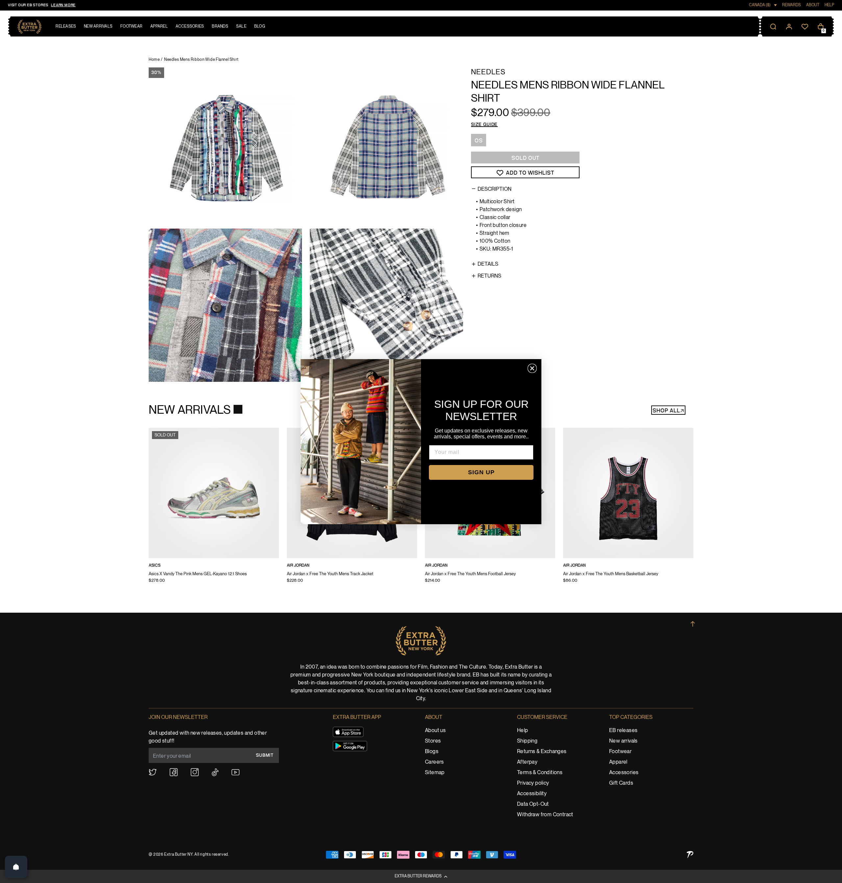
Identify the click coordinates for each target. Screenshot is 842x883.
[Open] (16, 867)
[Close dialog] (532, 368)
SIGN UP (481, 472)
